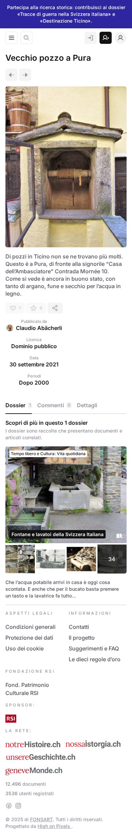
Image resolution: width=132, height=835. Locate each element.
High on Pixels (54, 826)
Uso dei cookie (24, 648)
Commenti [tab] (53, 405)
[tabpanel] (66, 509)
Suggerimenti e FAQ (94, 648)
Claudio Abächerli (39, 328)
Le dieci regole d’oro (94, 659)
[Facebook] (8, 805)
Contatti (79, 626)
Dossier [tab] (18, 405)
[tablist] (66, 405)
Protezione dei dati (29, 637)
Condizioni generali (30, 626)
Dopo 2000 (34, 382)
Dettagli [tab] (87, 405)
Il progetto (82, 637)
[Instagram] (18, 805)
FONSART (41, 819)
